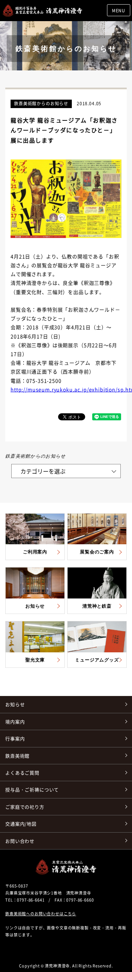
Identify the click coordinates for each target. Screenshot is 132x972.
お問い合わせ (19, 841)
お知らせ (15, 704)
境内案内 (15, 721)
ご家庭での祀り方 (24, 806)
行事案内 (15, 738)
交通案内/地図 (21, 823)
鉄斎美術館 (17, 755)
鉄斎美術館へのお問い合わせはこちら (40, 914)
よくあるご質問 (22, 772)
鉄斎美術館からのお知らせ (41, 103)
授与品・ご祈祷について (32, 789)
